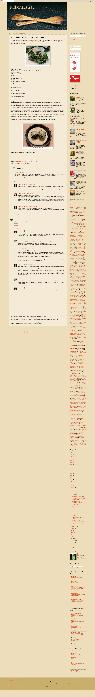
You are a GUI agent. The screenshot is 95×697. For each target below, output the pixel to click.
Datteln (71, 243)
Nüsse (73, 345)
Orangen (72, 348)
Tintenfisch (83, 415)
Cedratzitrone (81, 235)
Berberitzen (75, 222)
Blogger (50, 686)
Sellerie (73, 398)
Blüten (76, 228)
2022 (71, 460)
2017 (71, 471)
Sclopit (84, 396)
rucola (76, 382)
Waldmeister (81, 432)
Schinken (72, 391)
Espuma (77, 258)
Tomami (76, 417)
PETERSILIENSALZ (75, 582)
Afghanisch (78, 207)
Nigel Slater (72, 344)
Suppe (81, 409)
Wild (82, 437)
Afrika (85, 207)
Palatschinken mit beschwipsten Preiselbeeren (79, 499)
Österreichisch (79, 349)
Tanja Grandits (79, 411)
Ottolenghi (72, 351)
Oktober (73, 487)
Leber (72, 322)
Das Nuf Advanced (75, 667)
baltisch (79, 218)
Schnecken (81, 391)
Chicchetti (84, 236)
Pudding (81, 366)
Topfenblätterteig (80, 418)
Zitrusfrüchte (83, 443)
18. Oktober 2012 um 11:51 (24, 219)
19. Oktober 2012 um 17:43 (31, 206)
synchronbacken (82, 410)
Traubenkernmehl (80, 421)
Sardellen (77, 387)
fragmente (73, 653)
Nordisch (84, 344)
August (72, 528)
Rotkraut (82, 380)
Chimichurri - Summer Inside (78, 496)
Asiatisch (75, 215)
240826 (72, 658)
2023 (71, 458)
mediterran (81, 331)
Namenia (82, 342)
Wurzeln (28, 163)
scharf (81, 390)
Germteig (83, 273)
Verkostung (84, 429)
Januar (72, 542)
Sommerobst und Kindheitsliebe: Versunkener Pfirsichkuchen (77, 601)
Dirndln (71, 247)
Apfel (71, 212)
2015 (71, 475)
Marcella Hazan (78, 327)
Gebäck (71, 273)
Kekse (77, 302)
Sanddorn (71, 387)
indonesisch (78, 291)
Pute (78, 367)
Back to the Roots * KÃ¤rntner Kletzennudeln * (77, 672)
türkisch (77, 423)
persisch (74, 358)
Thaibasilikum (73, 414)
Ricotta (84, 376)
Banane (84, 218)
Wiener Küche (73, 437)
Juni (72, 532)
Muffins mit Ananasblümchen (78, 510)
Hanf (80, 284)
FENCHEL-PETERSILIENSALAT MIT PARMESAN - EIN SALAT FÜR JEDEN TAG (77, 588)
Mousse (71, 340)
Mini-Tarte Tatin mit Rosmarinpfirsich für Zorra (78, 521)
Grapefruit (72, 278)
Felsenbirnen (82, 262)
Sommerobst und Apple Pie (76, 577)
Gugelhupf (75, 281)
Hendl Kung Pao (79, 151)
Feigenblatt (75, 262)
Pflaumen (80, 359)
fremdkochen (81, 269)
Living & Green (74, 670)
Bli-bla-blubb (81, 226)
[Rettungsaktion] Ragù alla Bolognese (80, 119)
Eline (20, 193)
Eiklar (71, 252)
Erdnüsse (71, 258)
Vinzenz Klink (81, 430)
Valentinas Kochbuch (32, 40)
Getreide (84, 274)
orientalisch (80, 348)
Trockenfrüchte (80, 422)
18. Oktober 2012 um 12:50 (31, 184)
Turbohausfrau (22, 7)
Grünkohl (84, 280)
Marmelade (78, 329)
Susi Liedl (21, 184)
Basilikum (72, 220)
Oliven (82, 345)
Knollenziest (72, 308)
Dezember (73, 483)
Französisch (73, 269)
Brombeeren (83, 231)
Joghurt (82, 295)
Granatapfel (80, 277)
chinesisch (72, 239)
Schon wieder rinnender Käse (78, 523)
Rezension (74, 375)
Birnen (84, 224)
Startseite (38, 329)
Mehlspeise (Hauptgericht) (76, 334)
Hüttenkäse (83, 289)
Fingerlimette (72, 266)
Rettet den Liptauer (80, 129)
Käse (15, 163)
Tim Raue (77, 415)
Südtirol (74, 409)
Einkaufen (80, 252)
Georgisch (77, 273)
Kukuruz (78, 318)
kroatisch (84, 315)
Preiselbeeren (73, 366)
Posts (72, 46)
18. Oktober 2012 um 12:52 (31, 231)
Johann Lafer (72, 296)
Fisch (82, 266)
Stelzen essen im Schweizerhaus (76, 507)
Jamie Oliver (72, 293)
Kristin (16, 219)
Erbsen (84, 254)
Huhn (84, 288)
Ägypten (73, 208)
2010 (71, 547)
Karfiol (77, 300)
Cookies (71, 240)
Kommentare (74, 48)
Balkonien (72, 218)
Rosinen (78, 379)
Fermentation (79, 263)
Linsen (74, 323)
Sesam (83, 398)
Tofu (71, 417)
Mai (72, 534)
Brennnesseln (77, 229)
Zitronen (81, 441)
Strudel (76, 407)
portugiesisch (81, 363)
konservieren (75, 312)
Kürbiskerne (79, 319)
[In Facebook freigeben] (36, 161)
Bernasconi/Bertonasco (78, 223)
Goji (73, 276)
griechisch (84, 278)
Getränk (72, 274)
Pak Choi (82, 351)
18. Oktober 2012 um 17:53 (28, 279)
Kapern (82, 299)
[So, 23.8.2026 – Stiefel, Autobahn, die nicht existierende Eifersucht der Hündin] (78, 663)
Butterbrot (74, 512)
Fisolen (72, 267)
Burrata (77, 233)
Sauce (74, 388)
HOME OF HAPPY (75, 586)
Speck (71, 405)
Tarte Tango (78, 171)
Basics (81, 219)
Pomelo (74, 362)
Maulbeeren (72, 331)
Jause (85, 293)
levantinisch (78, 322)
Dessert (79, 244)
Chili (81, 237)
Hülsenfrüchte (76, 289)
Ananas (84, 209)
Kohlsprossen (81, 310)
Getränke (79, 274)
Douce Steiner (81, 248)
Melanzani (72, 336)
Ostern (71, 349)
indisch (71, 291)
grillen (77, 280)
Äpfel (75, 212)
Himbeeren (72, 287)
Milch (75, 337)
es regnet (73, 660)
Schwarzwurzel (81, 395)
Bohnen (82, 228)
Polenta (79, 360)
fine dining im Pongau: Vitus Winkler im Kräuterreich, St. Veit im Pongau (78, 635)
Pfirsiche (74, 359)
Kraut (78, 314)
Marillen (84, 327)
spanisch (74, 403)
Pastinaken (84, 356)
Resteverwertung (74, 371)
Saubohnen (83, 387)
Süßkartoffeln (73, 410)
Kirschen (75, 304)
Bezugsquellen (73, 224)
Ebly (80, 250)
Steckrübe (80, 406)
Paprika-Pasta (75, 504)
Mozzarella (78, 340)
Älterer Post (63, 329)
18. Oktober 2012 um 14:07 (27, 248)
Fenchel (71, 263)
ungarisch (72, 425)
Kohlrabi (74, 310)
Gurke (81, 281)
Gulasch (77, 160)
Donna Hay (78, 247)
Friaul (71, 270)
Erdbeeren (80, 257)
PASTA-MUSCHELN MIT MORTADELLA (76, 641)
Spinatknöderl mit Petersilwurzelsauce (77, 502)
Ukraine (83, 423)
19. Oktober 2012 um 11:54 (27, 193)
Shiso (75, 399)
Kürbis (73, 319)
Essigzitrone (73, 259)
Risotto (81, 378)
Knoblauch (80, 306)
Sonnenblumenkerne (82, 402)
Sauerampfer (81, 388)
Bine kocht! (74, 581)
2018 (71, 469)
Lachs (85, 319)
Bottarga (71, 229)
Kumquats (84, 318)
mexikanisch (81, 336)
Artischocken (83, 214)
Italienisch (80, 292)
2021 (71, 462)
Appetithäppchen (82, 212)
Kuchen (75, 316)
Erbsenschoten (75, 255)
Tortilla (83, 419)
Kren (73, 315)
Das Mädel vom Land (76, 599)
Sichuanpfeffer (82, 399)
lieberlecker (74, 626)
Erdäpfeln (72, 257)
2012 (71, 481)
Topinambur (72, 419)
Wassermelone (80, 433)
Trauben (72, 421)
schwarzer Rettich (73, 395)
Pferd (85, 358)
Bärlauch (74, 219)
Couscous (78, 240)
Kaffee (84, 296)
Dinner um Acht (75, 620)
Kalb (82, 297)
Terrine (82, 413)
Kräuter (84, 314)
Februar (72, 540)
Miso (85, 337)
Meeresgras (82, 333)
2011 (71, 545)
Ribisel (79, 376)
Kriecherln (78, 315)
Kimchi (80, 303)
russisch (82, 382)
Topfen (71, 418)
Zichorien (77, 440)
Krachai (73, 314)
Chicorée (75, 237)
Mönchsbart (81, 338)
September (73, 526)
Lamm (73, 321)
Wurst (81, 439)
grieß (73, 280)
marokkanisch (73, 330)
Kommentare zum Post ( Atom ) (21, 331)
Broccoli (77, 231)
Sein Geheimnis (74, 668)
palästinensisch (73, 352)
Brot (73, 232)
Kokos (71, 311)
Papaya (82, 353)
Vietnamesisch (74, 430)
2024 (71, 456)
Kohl (85, 308)
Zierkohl (75, 441)
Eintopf (79, 254)
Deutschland (72, 246)
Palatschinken (83, 352)
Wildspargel (72, 439)
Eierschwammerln (79, 251)
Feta (76, 265)
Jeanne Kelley (75, 295)
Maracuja (72, 327)
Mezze (71, 337)
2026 (71, 452)
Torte (78, 419)
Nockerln (79, 344)
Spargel (81, 403)
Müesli (84, 340)
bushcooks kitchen (75, 632)
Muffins (74, 341)
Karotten (82, 300)
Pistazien (74, 360)
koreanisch (83, 312)
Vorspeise (72, 432)
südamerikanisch (83, 407)
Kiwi (80, 304)
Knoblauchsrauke (73, 307)
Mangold (82, 326)
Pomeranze (81, 362)
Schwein (72, 396)
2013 (71, 479)
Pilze (85, 359)
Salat (84, 384)
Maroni (81, 330)
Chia (80, 236)
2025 (71, 454)
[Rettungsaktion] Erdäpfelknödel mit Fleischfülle (80, 97)
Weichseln (72, 434)
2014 (71, 477)
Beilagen (84, 220)
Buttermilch (72, 235)
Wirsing (77, 439)
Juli (72, 530)
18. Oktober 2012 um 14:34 (31, 264)
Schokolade (81, 392)
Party (71, 356)
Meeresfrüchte (73, 333)
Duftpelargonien (73, 250)
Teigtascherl (75, 413)
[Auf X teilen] (35, 161)
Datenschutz (72, 39)
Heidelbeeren (80, 285)
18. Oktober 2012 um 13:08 (28, 240)
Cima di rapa (81, 239)
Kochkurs (80, 308)
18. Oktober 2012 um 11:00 (24, 172)
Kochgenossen (74, 593)
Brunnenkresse (81, 232)
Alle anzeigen (83, 604)
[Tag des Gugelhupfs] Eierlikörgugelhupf (80, 191)
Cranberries (84, 240)
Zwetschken (83, 444)
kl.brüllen (73, 657)
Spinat (18, 163)
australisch (75, 216)
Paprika (72, 355)
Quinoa (82, 367)
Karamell (72, 300)
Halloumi (74, 284)
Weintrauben (72, 436)
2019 (71, 467)
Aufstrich (84, 215)
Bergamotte (83, 222)
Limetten (84, 322)
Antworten (16, 178)
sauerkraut (72, 390)
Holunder (84, 287)
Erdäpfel (82, 255)
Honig (74, 288)
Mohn (73, 338)
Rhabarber (72, 376)
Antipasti (82, 211)
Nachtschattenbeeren (74, 342)
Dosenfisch (73, 248)
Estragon (81, 259)
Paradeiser (80, 355)
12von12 (72, 207)
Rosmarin (84, 379)
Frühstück (84, 270)
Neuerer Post (13, 329)
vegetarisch (23, 163)
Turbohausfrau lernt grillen (77, 491)
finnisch (77, 266)
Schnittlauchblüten (73, 392)
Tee (85, 411)
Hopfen (79, 288)
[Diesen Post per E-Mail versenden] (31, 161)
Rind (74, 378)
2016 (71, 473)
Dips (83, 246)
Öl (79, 345)
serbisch (78, 398)
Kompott (84, 311)
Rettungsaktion (74, 373)
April (72, 536)
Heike (11, 40)
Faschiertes (72, 261)
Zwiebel (74, 445)
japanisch (79, 293)
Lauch (79, 321)
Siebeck (71, 400)
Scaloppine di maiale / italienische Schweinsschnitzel (78, 595)
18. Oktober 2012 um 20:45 (32, 288)
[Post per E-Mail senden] (29, 161)
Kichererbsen (73, 303)
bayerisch (78, 220)
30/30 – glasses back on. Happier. (78, 654)
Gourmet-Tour (79, 276)
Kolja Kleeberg (78, 311)
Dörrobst (84, 247)
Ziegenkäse (83, 440)
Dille (79, 246)
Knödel (81, 307)
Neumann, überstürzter (81, 181)
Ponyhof (72, 363)
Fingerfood (82, 265)
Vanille (78, 425)
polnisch (84, 360)
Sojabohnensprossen (73, 402)
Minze (80, 337)
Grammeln (72, 277)
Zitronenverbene (73, 443)
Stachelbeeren (73, 406)
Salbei (76, 385)
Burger (71, 233)
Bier (80, 224)
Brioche (83, 229)
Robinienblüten (72, 379)
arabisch (75, 214)
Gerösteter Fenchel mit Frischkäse (77, 493)
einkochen (72, 254)
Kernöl (82, 302)
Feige (80, 261)
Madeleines (81, 323)
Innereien (74, 292)
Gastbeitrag (81, 271)
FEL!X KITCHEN (75, 639)
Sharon (71, 399)
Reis (73, 370)
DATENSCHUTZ (12, 680)
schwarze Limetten (80, 394)
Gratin (78, 278)
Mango (74, 326)
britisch (71, 231)
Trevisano (72, 422)
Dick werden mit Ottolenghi (78, 489)
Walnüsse (72, 433)
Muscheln (81, 341)
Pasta (76, 356)
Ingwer (84, 291)
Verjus (76, 429)
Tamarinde (72, 411)
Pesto (79, 358)
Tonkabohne (81, 417)
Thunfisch (71, 415)
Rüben (71, 382)
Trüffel (71, 423)
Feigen (84, 261)
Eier (71, 251)
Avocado (82, 216)
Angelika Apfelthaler (75, 211)
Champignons (73, 236)
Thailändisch (81, 414)
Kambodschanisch (74, 299)
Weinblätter (81, 434)
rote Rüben (74, 380)
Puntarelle (72, 367)
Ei (83, 250)
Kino (85, 303)
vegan (84, 425)
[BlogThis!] (33, 161)
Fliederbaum (74, 576)
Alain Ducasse (79, 208)
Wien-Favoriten (81, 436)
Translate (80, 567)
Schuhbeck (72, 394)
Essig (83, 258)
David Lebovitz (78, 243)
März (72, 538)
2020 (71, 464)
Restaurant (80, 370)
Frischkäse (77, 270)
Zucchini (75, 444)
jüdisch (79, 296)
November (73, 485)
